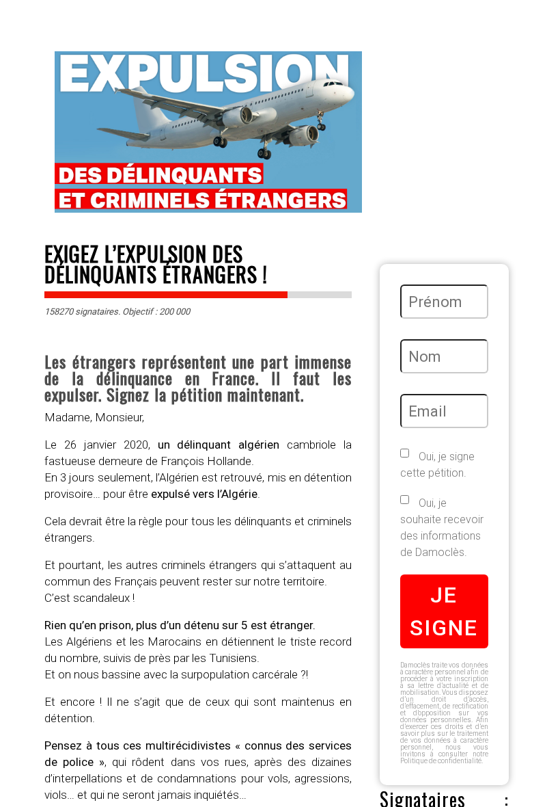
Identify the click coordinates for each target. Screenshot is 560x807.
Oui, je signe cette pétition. (437, 464)
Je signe (444, 611)
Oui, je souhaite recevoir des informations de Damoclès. (442, 528)
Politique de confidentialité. (441, 761)
